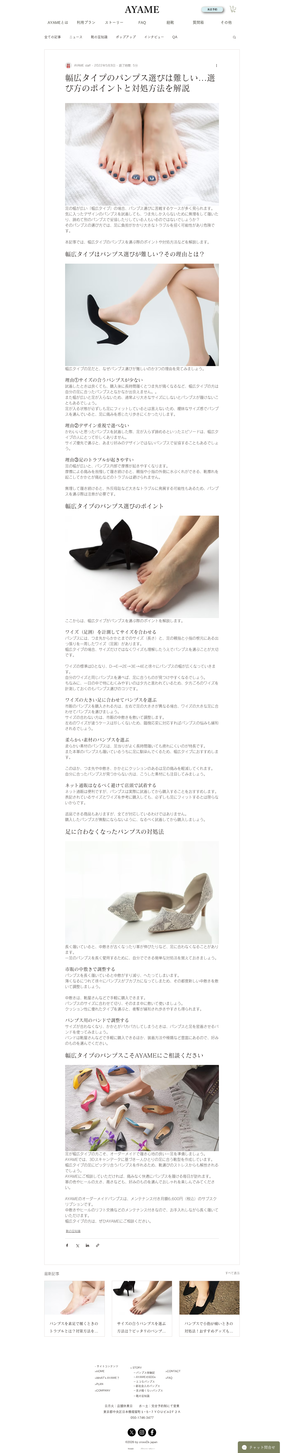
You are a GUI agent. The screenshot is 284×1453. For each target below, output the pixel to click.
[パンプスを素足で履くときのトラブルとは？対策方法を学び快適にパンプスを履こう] (74, 1298)
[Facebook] (152, 1432)
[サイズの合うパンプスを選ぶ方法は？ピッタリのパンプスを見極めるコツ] (142, 1298)
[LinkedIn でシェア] (87, 1245)
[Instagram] (142, 1432)
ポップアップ (126, 37)
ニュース (76, 37)
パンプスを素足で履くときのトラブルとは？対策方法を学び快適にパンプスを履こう (73, 1328)
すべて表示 (232, 1273)
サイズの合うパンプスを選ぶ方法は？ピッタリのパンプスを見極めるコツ (141, 1328)
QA (174, 37)
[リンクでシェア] (98, 1245)
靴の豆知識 (99, 37)
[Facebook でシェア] (67, 1245)
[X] (132, 1432)
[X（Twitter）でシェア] (77, 1245)
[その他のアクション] (216, 65)
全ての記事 (52, 37)
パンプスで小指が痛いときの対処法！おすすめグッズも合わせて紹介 (208, 1328)
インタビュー (154, 37)
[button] (233, 9)
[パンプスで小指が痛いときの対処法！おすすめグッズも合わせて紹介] (209, 1298)
